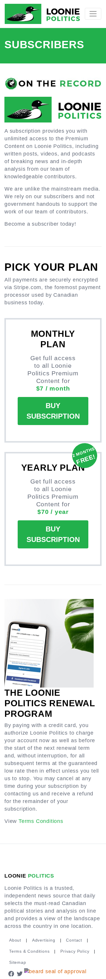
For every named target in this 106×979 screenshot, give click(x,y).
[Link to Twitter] (20, 973)
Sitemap (17, 962)
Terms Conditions (41, 821)
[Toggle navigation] (93, 14)
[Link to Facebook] (11, 973)
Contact (74, 940)
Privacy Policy (74, 951)
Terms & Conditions (29, 951)
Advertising (43, 940)
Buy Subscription (53, 411)
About (15, 940)
